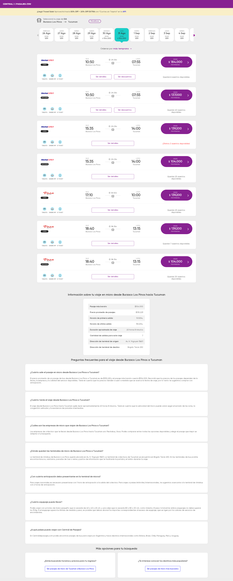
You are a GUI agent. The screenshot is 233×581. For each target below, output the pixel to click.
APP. (124, 12)
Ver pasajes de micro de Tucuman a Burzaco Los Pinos (70, 569)
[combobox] (122, 49)
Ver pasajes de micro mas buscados (163, 569)
